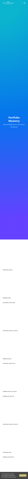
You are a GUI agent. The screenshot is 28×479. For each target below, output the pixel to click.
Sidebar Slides (7, 297)
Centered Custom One (9, 302)
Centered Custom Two (9, 363)
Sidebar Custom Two (8, 396)
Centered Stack (7, 452)
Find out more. (12, 477)
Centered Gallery (8, 269)
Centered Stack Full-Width (10, 330)
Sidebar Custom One (8, 457)
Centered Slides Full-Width (10, 424)
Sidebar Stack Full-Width (10, 391)
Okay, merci (23, 475)
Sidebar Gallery (7, 358)
